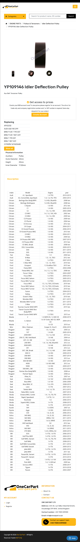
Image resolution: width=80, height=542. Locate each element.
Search (71, 16)
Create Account (40, 115)
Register (9, 506)
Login (8, 503)
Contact (46, 495)
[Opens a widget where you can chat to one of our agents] (72, 538)
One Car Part (21, 535)
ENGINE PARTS (15, 24)
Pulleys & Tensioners (32, 24)
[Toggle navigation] (75, 6)
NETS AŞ (19, 538)
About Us (46, 491)
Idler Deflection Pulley (50, 24)
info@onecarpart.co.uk (55, 516)
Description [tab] (13, 179)
